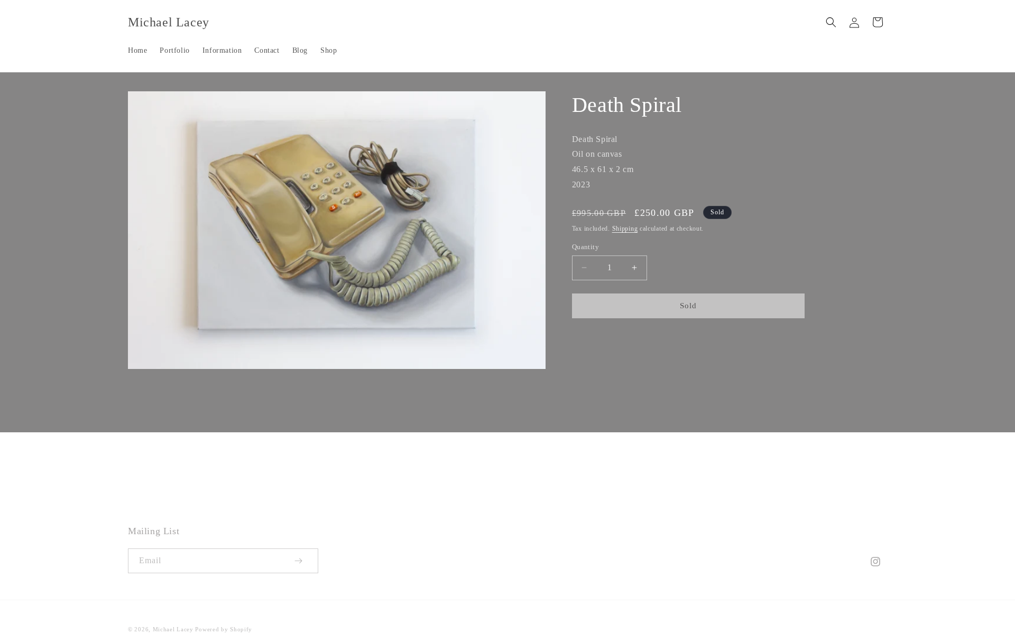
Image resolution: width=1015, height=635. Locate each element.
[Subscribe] (306, 560)
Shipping (625, 228)
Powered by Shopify (223, 629)
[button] (831, 22)
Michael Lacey (173, 629)
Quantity (585, 247)
